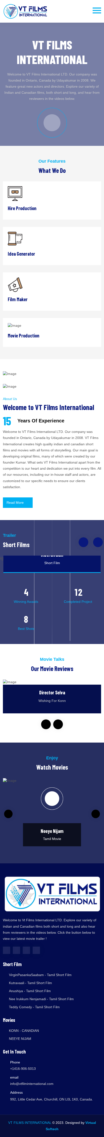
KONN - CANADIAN (24, 1031)
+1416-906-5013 (23, 1069)
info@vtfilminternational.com (31, 1084)
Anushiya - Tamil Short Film (30, 991)
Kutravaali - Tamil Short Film (30, 983)
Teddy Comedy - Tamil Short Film (34, 1007)
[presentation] (83, 542)
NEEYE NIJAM (20, 1039)
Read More (16, 502)
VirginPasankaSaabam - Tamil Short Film (40, 975)
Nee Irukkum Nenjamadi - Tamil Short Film (41, 999)
